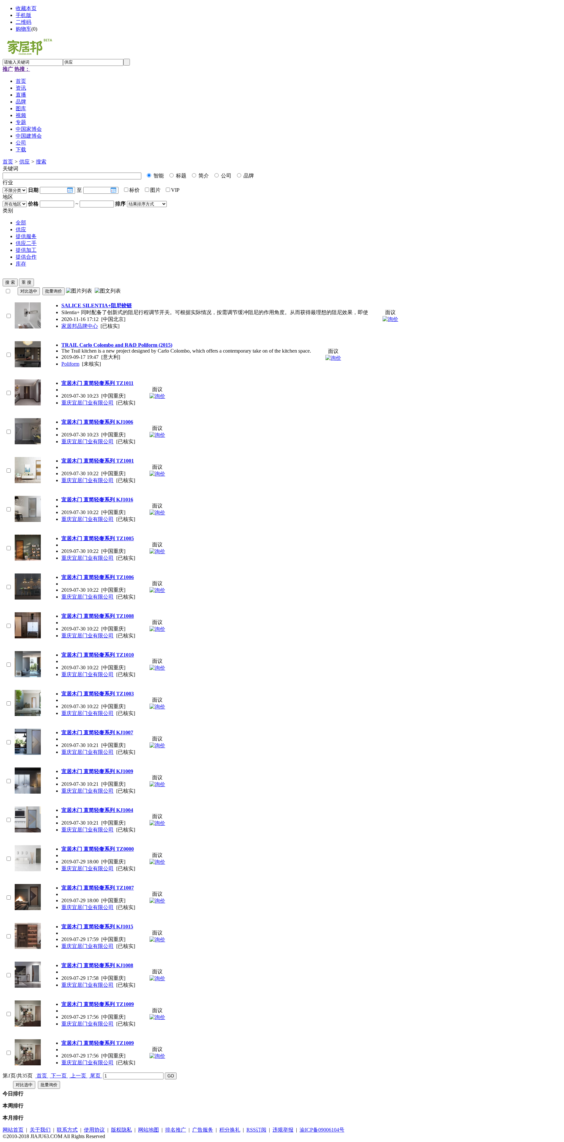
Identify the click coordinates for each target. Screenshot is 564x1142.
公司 (225, 175)
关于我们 (40, 1130)
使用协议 (94, 1130)
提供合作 (26, 257)
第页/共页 (18, 1075)
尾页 (95, 1075)
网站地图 (148, 1130)
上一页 (78, 1075)
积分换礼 (229, 1130)
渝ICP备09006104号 (322, 1130)
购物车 (23, 29)
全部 (21, 222)
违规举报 (283, 1130)
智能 (158, 175)
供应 (24, 161)
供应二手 (26, 243)
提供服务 (26, 236)
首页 (8, 161)
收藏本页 (26, 8)
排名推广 (175, 1130)
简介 (203, 175)
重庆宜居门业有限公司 (87, 402)
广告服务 (202, 1130)
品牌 (248, 175)
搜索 (41, 161)
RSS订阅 (256, 1130)
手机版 (23, 15)
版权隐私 (121, 1130)
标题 (180, 175)
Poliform (70, 364)
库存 (21, 263)
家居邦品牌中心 (79, 326)
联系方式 (67, 1130)
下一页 (59, 1075)
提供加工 (26, 250)
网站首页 (13, 1130)
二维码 (23, 22)
